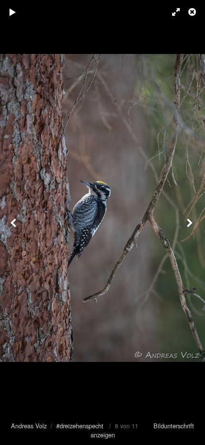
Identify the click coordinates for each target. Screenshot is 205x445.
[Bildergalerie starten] (13, 12)
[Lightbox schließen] (193, 12)
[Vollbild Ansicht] (171, 12)
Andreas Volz (29, 425)
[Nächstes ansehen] (190, 222)
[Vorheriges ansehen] (14, 222)
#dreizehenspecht (79, 425)
